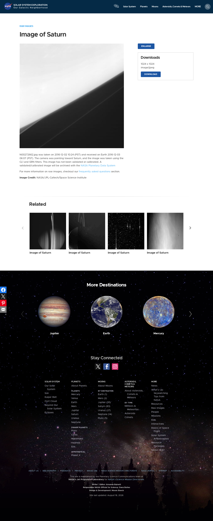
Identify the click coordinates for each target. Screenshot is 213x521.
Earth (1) (102, 394)
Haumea (75, 443)
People (155, 412)
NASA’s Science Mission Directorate (126, 480)
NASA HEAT (158, 450)
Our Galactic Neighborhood (30, 8)
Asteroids (130, 413)
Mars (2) (102, 398)
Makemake (77, 439)
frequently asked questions (94, 171)
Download (150, 74)
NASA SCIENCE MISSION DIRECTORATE (119, 471)
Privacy (79, 471)
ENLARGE (146, 46)
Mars (74, 406)
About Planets (79, 386)
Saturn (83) (104, 406)
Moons (101, 382)
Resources (157, 404)
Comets (129, 417)
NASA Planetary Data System (98, 165)
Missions (156, 416)
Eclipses (49, 412)
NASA (8, 6)
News (154, 386)
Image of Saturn (40, 252)
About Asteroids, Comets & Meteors (134, 394)
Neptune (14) (105, 414)
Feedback (65, 471)
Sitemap (163, 471)
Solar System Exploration (30, 4)
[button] (198, 6)
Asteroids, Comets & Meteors (130, 384)
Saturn (74, 414)
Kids (153, 420)
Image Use (92, 471)
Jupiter (54, 333)
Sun (47, 393)
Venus (74, 398)
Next (190, 228)
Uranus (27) (104, 410)
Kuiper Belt (51, 397)
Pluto (74, 431)
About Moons (105, 386)
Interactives (157, 424)
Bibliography (49, 471)
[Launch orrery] (116, 7)
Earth (106, 333)
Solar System (52, 382)
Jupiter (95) (104, 402)
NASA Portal (148, 471)
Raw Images (26, 26)
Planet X (75, 455)
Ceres (74, 435)
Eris (73, 447)
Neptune (76, 422)
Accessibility (177, 471)
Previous (22, 228)
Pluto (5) (102, 418)
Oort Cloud (51, 401)
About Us (34, 471)
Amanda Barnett (113, 485)
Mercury (158, 333)
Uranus (75, 418)
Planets (75, 382)
